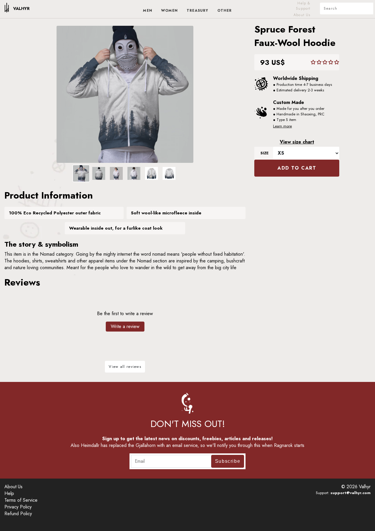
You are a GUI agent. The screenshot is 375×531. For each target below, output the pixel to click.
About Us (302, 15)
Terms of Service (21, 500)
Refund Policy (18, 513)
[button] (325, 62)
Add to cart (296, 168)
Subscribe (227, 461)
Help (9, 493)
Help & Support (303, 6)
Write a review (125, 326)
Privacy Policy (18, 506)
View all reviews (125, 366)
